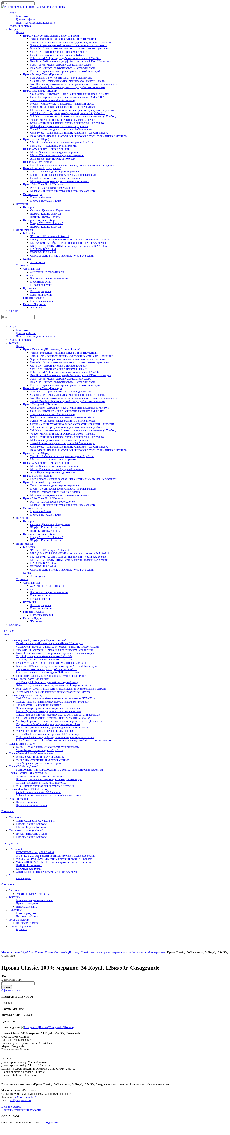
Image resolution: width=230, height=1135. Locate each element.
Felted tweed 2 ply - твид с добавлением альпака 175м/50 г (65, 58)
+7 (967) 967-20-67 (24, 1096)
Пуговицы (29, 288)
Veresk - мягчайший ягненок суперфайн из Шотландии (64, 38)
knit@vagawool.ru (20, 1100)
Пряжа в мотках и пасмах (45, 200)
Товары (13, 29)
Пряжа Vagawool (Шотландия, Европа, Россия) (51, 35)
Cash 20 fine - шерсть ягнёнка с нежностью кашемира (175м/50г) (69, 93)
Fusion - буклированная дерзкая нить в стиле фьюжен (63, 106)
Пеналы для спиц (41, 284)
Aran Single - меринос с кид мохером (52, 158)
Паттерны (22, 203)
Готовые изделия (33, 297)
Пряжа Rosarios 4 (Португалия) (42, 168)
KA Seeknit (29, 233)
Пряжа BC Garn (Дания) (37, 161)
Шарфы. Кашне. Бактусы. (46, 213)
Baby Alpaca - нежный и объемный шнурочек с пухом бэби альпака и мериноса (79, 135)
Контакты (15, 310)
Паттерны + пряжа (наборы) (40, 220)
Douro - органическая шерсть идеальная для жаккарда (63, 174)
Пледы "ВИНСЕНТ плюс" (46, 223)
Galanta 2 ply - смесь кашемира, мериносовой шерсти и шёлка (68, 80)
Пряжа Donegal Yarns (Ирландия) (43, 74)
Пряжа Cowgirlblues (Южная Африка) (46, 148)
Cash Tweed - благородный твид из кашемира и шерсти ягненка (69, 132)
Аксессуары (37, 262)
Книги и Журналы (34, 304)
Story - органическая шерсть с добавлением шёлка (60, 64)
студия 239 (51, 1122)
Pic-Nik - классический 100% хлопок (52, 187)
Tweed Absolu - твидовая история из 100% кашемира (62, 129)
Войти (5, 630)
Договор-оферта (26, 19)
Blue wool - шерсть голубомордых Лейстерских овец (62, 67)
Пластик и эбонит (41, 294)
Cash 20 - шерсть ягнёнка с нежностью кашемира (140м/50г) (67, 97)
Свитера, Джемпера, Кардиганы (50, 210)
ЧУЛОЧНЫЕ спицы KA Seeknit (49, 236)
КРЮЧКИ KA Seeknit (43, 252)
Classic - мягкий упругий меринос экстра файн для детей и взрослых (72, 110)
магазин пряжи (57, 6)
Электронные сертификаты (47, 271)
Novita (27, 258)
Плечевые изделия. (42, 301)
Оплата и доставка (20, 25)
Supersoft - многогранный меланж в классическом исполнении (68, 45)
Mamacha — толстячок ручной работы (53, 145)
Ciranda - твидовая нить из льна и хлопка (55, 178)
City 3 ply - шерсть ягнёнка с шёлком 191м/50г (58, 51)
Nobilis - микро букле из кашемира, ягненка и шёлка (62, 103)
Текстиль (28, 275)
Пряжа (20, 32)
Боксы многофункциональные (49, 278)
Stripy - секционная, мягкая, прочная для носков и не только (67, 122)
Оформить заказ (11, 990)
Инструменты (24, 229)
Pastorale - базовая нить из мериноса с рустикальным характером (69, 48)
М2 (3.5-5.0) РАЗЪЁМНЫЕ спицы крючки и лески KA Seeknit (68, 242)
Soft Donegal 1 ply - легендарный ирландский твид (61, 77)
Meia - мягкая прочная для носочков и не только (59, 181)
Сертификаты (31, 268)
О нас (12, 12)
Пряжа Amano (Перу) (36, 139)
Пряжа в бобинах (40, 197)
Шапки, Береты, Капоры (45, 216)
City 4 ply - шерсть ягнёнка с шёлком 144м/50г (58, 54)
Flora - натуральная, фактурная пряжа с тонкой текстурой (65, 71)
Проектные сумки (41, 281)
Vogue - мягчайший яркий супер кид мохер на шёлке (62, 119)
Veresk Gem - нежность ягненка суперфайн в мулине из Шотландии (71, 42)
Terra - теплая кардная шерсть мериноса (54, 171)
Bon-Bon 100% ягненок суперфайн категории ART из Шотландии (70, 61)
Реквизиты (22, 16)
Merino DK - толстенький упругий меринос (57, 155)
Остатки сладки (32, 194)
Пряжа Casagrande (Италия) (40, 90)
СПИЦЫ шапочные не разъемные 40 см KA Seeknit (61, 255)
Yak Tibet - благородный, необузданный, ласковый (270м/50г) (67, 113)
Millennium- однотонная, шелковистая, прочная (59, 126)
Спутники (22, 265)
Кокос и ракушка (40, 291)
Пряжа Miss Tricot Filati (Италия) (43, 184)
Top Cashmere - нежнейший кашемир (52, 100)
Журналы (36, 307)
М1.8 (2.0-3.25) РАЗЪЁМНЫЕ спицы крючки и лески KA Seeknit (70, 239)
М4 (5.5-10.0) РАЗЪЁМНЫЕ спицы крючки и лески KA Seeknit (68, 246)
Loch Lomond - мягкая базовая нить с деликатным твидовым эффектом (73, 165)
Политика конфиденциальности (35, 22)
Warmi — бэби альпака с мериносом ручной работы (62, 142)
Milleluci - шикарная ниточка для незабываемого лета (62, 190)
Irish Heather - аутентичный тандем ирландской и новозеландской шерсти (75, 84)
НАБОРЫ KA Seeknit (43, 249)
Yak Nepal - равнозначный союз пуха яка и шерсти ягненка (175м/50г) (73, 116)
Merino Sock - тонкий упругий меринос (54, 152)
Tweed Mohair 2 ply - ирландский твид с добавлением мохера (67, 87)
